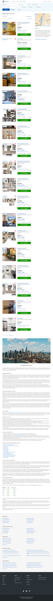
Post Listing (45, 1)
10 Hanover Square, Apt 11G (22, 178)
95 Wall (19, 238)
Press (3, 579)
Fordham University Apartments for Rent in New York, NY (35, 550)
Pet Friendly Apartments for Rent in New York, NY (10, 567)
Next (11, 18)
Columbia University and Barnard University (10, 445)
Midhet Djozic (20, 30)
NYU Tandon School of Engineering (9, 455)
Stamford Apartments (29, 521)
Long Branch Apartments (30, 519)
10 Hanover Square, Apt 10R (22, 283)
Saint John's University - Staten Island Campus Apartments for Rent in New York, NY (37, 554)
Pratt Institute (5, 457)
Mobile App (28, 581)
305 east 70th (20, 38)
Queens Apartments (5, 529)
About (3, 577)
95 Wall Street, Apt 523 (21, 230)
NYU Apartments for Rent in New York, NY (8, 550)
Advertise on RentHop (42, 577)
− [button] (36, 16)
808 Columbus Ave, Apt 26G (22, 196)
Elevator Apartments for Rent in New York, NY (9, 564)
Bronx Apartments (5, 532)
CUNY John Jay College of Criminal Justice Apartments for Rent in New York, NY (38, 555)
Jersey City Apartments (5, 519)
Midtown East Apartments (6, 541)
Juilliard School (5, 446)
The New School (6, 449)
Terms (3, 581)
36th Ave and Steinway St (22, 73)
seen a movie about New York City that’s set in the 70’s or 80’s (16, 412)
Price (31, 16)
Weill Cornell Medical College (8, 454)
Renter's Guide (17, 579)
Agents (24, 1)
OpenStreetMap (48, 25)
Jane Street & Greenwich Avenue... (24, 22)
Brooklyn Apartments (29, 528)
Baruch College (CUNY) (7, 453)
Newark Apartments (29, 522)
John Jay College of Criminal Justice (9, 452)
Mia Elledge (20, 308)
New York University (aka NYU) (8, 444)
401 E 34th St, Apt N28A (21, 109)
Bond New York (20, 44)
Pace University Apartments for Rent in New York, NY (10, 551)
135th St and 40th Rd (21, 55)
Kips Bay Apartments (29, 542)
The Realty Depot (21, 273)
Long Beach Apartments (30, 518)
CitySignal (28, 584)
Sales (18, 1)
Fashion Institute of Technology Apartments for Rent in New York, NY (37, 551)
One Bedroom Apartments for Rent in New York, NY (34, 565)
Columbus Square (21, 169)
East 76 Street (20, 318)
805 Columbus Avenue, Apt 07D (23, 161)
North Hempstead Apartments (31, 531)
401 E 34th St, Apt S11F (21, 213)
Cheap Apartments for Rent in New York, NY (9, 562)
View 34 (19, 115)
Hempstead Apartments (30, 529)
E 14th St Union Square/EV (22, 90)
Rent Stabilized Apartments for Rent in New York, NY (34, 567)
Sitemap (27, 582)
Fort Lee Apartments (5, 522)
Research (28, 577)
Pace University (5, 448)
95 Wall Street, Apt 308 (21, 248)
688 (8, 18)
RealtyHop (4, 584)
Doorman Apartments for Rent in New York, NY (33, 562)
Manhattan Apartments (6, 528)
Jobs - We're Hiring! (42, 579)
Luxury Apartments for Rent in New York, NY (33, 564)
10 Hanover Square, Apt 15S (22, 143)
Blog (21, 1)
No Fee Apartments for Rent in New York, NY (9, 565)
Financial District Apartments (6, 538)
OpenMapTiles (44, 25)
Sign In (49, 1)
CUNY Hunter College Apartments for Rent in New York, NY (11, 555)
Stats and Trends (29, 579)
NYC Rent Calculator (17, 582)
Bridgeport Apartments (6, 521)
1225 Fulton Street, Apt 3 (22, 126)
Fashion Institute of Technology (8, 456)
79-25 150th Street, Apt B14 (22, 265)
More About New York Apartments (40, 39)
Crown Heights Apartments (6, 542)
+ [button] (36, 14)
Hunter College (5, 451)
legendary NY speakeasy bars (21, 434)
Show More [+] (4, 544)
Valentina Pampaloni (21, 325)
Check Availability (24, 34)
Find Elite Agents (17, 577)
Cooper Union (5, 447)
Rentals (14, 1)
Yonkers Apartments (5, 518)
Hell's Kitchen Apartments (30, 541)
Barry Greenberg (20, 63)
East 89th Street (20, 300)
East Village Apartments (30, 538)
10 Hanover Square (21, 151)
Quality (29, 16)
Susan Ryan (20, 97)
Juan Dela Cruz (20, 134)
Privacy (3, 582)
